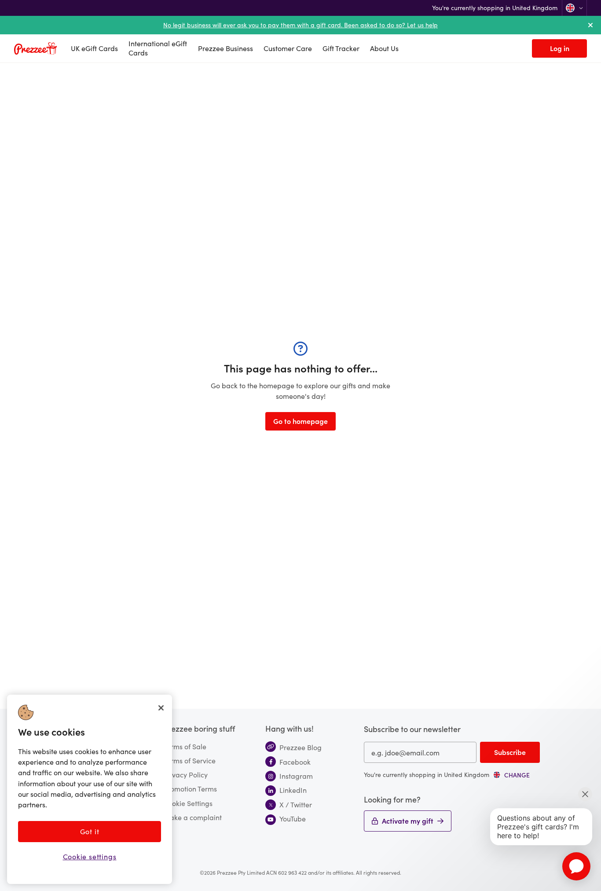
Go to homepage (300, 421)
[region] (89, 789)
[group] (511, 775)
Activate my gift (407, 820)
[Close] (161, 708)
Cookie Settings (188, 803)
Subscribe (510, 752)
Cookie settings (90, 856)
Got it (89, 831)
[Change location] (574, 8)
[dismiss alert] (590, 25)
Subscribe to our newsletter (412, 728)
